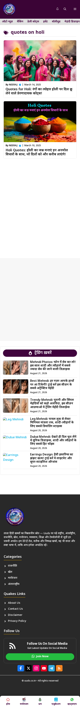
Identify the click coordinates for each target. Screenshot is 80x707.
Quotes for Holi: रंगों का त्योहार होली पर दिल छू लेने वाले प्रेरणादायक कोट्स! (39, 91)
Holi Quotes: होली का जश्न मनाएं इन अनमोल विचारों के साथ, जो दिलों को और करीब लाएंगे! (37, 152)
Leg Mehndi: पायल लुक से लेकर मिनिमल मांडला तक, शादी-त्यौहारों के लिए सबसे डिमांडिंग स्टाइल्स (52, 422)
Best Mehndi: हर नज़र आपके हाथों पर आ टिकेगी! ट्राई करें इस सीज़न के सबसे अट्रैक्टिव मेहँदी (52, 384)
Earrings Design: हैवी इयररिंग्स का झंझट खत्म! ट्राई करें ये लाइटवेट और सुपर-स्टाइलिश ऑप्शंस (51, 458)
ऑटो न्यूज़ (7, 21)
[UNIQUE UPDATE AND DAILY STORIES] (9, 9)
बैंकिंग (20, 21)
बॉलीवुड (56, 21)
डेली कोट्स (33, 21)
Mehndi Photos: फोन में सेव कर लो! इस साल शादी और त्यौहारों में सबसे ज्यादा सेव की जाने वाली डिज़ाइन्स (53, 365)
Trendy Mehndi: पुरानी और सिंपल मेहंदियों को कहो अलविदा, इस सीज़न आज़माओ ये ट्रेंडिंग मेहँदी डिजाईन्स (52, 403)
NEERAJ (13, 84)
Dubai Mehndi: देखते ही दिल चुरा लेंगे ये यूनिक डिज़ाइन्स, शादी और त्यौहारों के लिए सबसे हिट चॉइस (53, 440)
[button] (65, 9)
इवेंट (45, 21)
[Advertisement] (40, 207)
